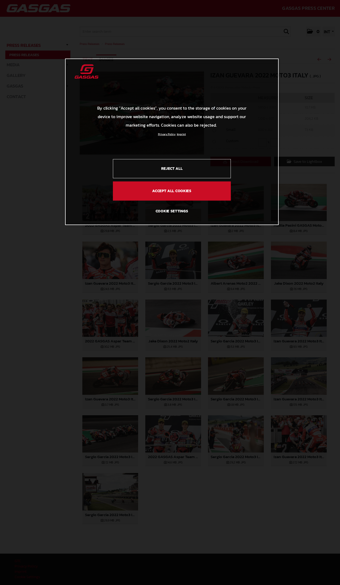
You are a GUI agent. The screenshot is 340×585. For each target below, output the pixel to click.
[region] (172, 142)
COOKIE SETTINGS (172, 211)
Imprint (181, 134)
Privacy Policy (167, 134)
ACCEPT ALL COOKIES (172, 191)
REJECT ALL (172, 168)
